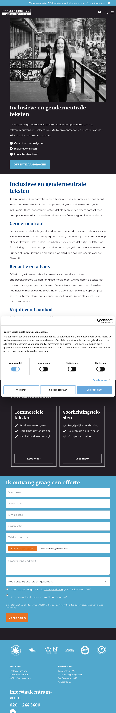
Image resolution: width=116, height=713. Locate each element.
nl (100, 12)
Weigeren (21, 389)
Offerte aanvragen (30, 164)
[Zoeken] (106, 12)
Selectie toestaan (58, 389)
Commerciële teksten (29, 415)
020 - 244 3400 (25, 704)
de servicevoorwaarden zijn (87, 605)
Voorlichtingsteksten (81, 415)
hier (58, 3)
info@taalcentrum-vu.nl (31, 695)
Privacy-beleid (65, 605)
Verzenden (17, 618)
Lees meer (33, 458)
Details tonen (100, 380)
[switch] (43, 369)
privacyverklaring (54, 589)
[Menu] (112, 12)
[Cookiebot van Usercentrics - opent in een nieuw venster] (99, 321)
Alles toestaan (94, 389)
